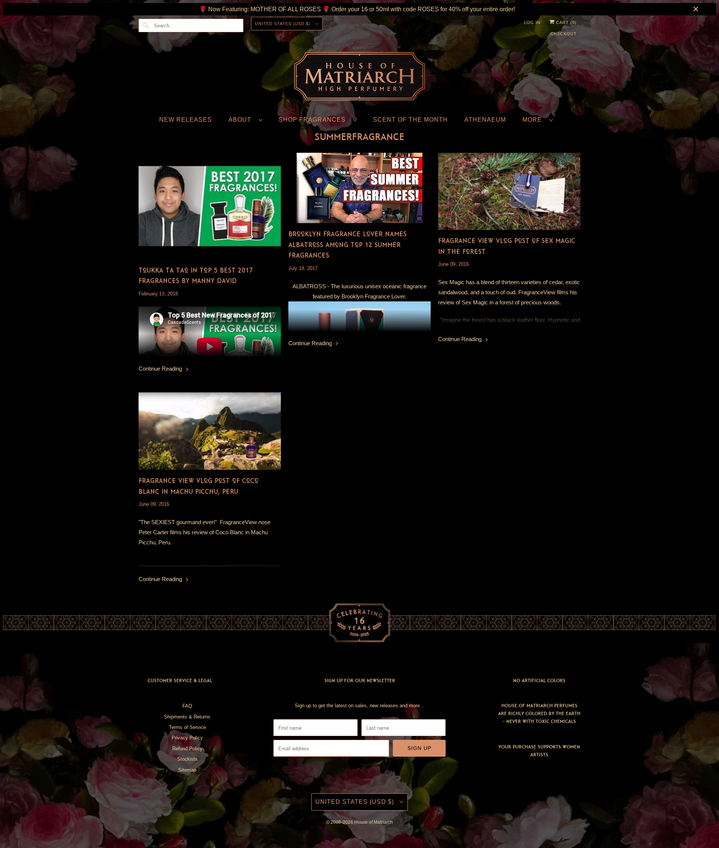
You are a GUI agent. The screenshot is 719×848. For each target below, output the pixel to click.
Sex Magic (451, 282)
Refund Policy (187, 748)
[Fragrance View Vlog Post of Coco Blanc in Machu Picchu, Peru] (210, 431)
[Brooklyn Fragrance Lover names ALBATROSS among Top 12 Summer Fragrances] (359, 188)
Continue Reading (161, 368)
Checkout (563, 33)
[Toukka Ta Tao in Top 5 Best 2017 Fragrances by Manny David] (210, 206)
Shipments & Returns (187, 717)
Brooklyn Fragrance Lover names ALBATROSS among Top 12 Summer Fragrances (347, 244)
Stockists (187, 759)
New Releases (185, 119)
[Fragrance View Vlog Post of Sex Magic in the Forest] (509, 191)
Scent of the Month (410, 119)
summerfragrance (359, 136)
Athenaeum (485, 119)
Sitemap (187, 770)
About (241, 119)
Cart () (566, 22)
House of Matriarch (373, 822)
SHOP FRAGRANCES (314, 119)
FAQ (187, 706)
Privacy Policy (187, 738)
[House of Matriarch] (359, 77)
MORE (534, 119)
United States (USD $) (283, 23)
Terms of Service (187, 727)
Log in (532, 22)
